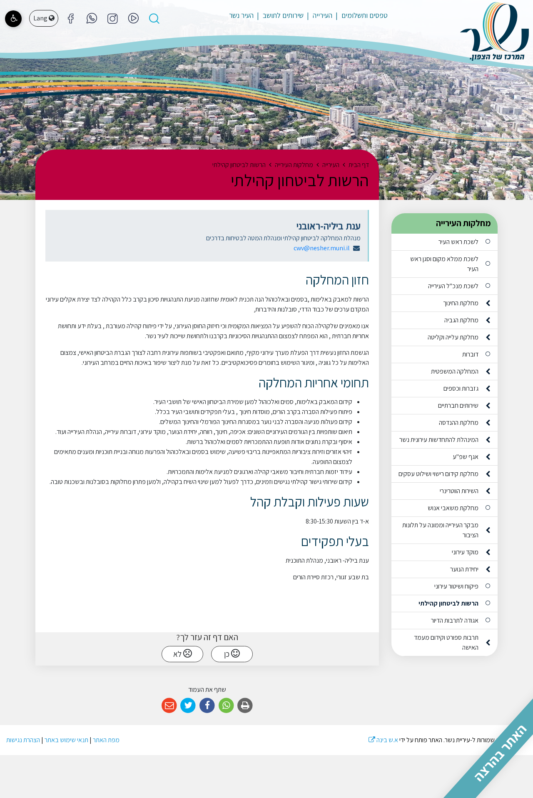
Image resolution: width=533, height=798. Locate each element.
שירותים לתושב (282, 15)
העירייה (321, 15)
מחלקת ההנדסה (458, 422)
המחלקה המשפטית (454, 371)
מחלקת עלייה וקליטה (453, 337)
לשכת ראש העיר (458, 241)
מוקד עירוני (465, 552)
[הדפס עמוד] (245, 706)
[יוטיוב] (133, 18)
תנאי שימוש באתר (66, 740)
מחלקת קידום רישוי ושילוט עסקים (438, 473)
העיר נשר (241, 15)
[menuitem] (361, 15)
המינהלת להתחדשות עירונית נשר (438, 439)
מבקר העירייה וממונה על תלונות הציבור (440, 530)
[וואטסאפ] (91, 18)
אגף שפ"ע (465, 456)
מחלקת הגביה (461, 320)
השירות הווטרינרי (459, 490)
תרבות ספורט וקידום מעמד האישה (446, 642)
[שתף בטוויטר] (188, 706)
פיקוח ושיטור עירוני (456, 586)
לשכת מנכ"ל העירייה (453, 286)
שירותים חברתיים (458, 405)
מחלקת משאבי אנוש (453, 508)
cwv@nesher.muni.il (322, 248)
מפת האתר (106, 740)
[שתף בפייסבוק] (207, 706)
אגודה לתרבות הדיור (454, 620)
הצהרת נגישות (23, 740)
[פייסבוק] (112, 18)
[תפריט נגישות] (13, 18)
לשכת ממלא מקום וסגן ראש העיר (444, 263)
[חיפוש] (154, 18)
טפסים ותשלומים (364, 15)
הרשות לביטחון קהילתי (448, 603)
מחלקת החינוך (460, 303)
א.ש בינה (383, 740)
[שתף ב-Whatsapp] (226, 706)
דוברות (470, 354)
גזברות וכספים (460, 388)
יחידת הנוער (464, 569)
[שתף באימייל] (169, 706)
